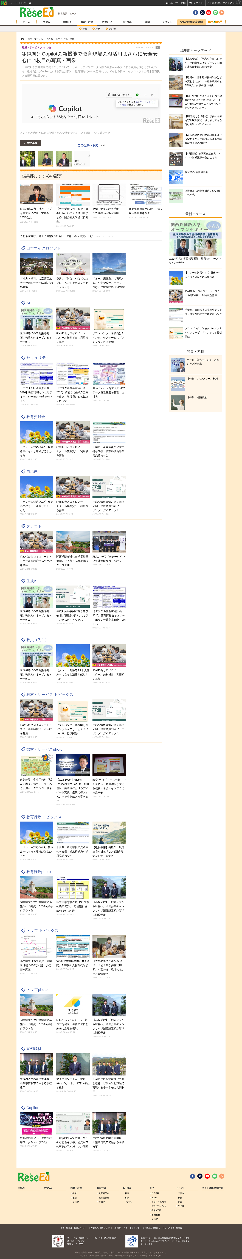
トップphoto (37, 990)
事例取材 (33, 1049)
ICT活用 (155, 1193)
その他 (112, 28)
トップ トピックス (42, 930)
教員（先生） (37, 640)
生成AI (46, 22)
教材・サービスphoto (44, 749)
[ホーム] (22, 39)
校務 (97, 28)
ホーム (26, 22)
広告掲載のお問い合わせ (99, 1228)
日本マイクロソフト (43, 248)
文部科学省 (104, 1193)
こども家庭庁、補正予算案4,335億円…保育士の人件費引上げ (66, 236)
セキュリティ (38, 358)
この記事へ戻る (91, 144)
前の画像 (32, 143)
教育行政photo (38, 872)
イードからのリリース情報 (170, 1228)
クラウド (34, 526)
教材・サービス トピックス (50, 694)
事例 (147, 22)
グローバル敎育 (158, 1202)
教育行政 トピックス (44, 817)
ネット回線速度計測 (212, 1188)
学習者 (181, 1193)
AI (28, 303)
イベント (167, 22)
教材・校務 (87, 22)
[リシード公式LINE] (214, 1176)
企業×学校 (156, 1210)
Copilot (32, 1108)
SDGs (154, 1197)
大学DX (67, 22)
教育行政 (107, 22)
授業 (84, 28)
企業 (180, 1202)
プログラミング (158, 1206)
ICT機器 (127, 22)
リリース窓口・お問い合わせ (73, 1228)
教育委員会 (35, 417)
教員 (180, 1197)
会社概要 (117, 1228)
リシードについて (131, 1228)
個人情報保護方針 (150, 1228)
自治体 (32, 471)
